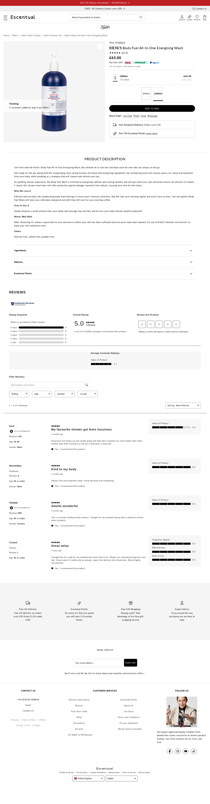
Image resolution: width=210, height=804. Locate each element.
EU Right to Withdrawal (80, 734)
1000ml (158, 93)
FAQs (79, 717)
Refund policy (114, 772)
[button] (5, 16)
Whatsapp (152, 116)
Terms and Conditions (129, 717)
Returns (79, 705)
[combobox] (107, 17)
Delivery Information (79, 699)
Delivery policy (145, 772)
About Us (129, 705)
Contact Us (28, 710)
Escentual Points (128, 699)
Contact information (98, 772)
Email (143, 116)
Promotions (79, 723)
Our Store (129, 711)
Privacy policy (82, 772)
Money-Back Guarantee (130, 729)
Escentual (70, 772)
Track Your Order (79, 711)
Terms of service (129, 772)
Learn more (151, 133)
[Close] (52, 104)
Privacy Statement (129, 723)
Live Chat (127, 116)
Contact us (201, 8)
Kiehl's (121, 42)
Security (79, 729)
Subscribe (130, 662)
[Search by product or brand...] (141, 17)
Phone (136, 116)
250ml (147, 96)
